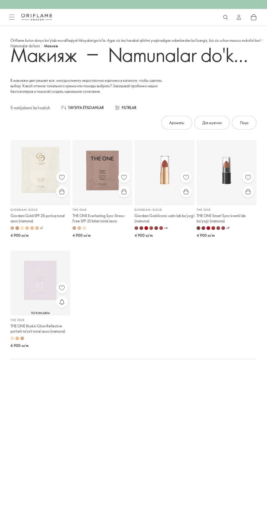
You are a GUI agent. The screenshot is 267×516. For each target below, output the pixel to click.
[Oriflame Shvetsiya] (36, 17)
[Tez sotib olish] (62, 192)
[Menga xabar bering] (62, 302)
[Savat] (253, 17)
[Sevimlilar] (62, 177)
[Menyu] (12, 17)
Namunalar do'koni (25, 45)
